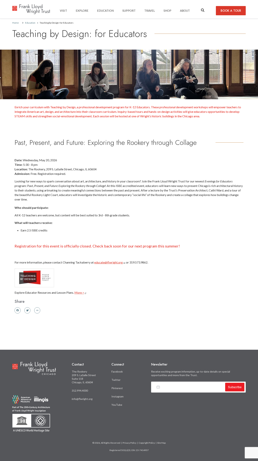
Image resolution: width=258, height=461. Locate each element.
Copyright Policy (147, 442)
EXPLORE (82, 10)
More (79, 292)
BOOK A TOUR (231, 10)
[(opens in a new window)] (34, 277)
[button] (202, 10)
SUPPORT (129, 10)
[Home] (31, 7)
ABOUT (185, 10)
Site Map (161, 442)
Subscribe (235, 387)
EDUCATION (105, 10)
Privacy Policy (129, 442)
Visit (63, 10)
